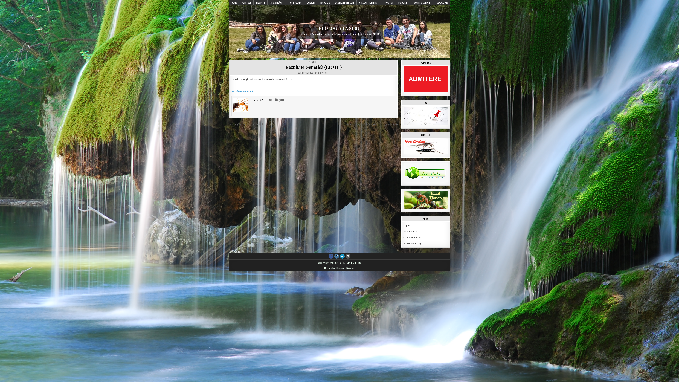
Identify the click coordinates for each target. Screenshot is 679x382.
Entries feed (410, 231)
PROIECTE (260, 2)
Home (234, 2)
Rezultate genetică (242, 91)
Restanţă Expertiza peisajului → (247, 124)
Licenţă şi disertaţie (344, 2)
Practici (389, 2)
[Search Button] (348, 256)
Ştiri (314, 62)
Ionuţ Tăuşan (306, 73)
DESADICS (402, 2)
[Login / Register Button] (342, 256)
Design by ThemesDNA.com (339, 268)
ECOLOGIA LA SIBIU (339, 28)
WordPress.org (412, 243)
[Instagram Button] (336, 256)
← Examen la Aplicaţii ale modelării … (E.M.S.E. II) (370, 124)
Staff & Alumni (294, 2)
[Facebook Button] (331, 256)
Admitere (246, 2)
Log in (406, 225)
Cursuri (311, 2)
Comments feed (412, 237)
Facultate (325, 2)
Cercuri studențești (369, 2)
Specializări (276, 2)
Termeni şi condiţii (421, 2)
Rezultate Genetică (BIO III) (313, 67)
